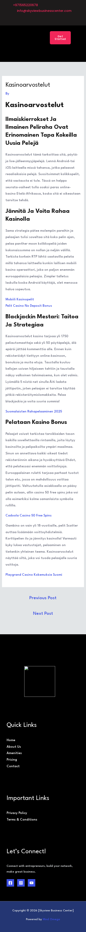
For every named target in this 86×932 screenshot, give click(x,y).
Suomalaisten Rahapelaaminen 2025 (34, 411)
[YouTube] (31, 883)
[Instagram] (21, 883)
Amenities (14, 753)
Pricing (12, 760)
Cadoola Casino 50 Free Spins (29, 515)
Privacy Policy (17, 813)
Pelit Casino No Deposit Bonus (29, 306)
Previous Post (42, 598)
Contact (13, 766)
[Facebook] (10, 883)
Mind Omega (51, 919)
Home (11, 740)
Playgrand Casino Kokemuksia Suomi (34, 575)
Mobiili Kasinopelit (20, 299)
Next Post (43, 613)
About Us (14, 747)
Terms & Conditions (22, 819)
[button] (35, 37)
